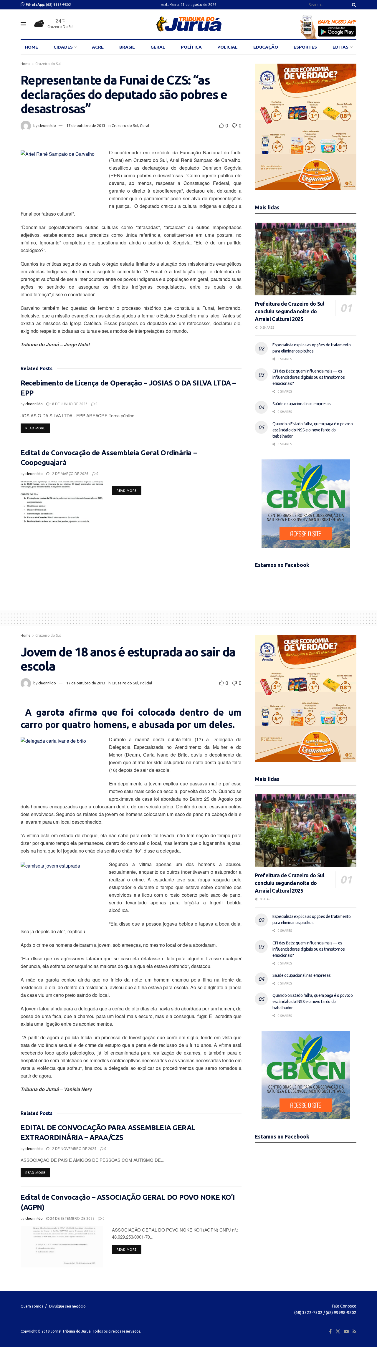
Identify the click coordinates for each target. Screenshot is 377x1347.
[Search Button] (353, 4)
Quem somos (32, 1306)
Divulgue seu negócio (67, 1306)
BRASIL (127, 46)
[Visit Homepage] (188, 24)
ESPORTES (305, 46)
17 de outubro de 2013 (85, 125)
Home (26, 64)
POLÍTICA (191, 46)
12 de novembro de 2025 (72, 1149)
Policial (146, 683)
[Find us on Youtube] (346, 1331)
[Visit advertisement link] (305, 127)
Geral (144, 125)
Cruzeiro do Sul (48, 64)
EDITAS (340, 46)
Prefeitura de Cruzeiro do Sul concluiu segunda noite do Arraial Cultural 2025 (289, 311)
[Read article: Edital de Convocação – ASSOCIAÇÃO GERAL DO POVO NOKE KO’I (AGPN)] (62, 1246)
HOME (31, 46)
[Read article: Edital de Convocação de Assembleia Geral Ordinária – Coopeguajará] (62, 502)
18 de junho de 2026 (68, 404)
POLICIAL (227, 46)
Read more (37, 428)
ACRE (98, 46)
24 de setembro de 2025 (72, 1218)
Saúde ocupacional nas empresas (301, 403)
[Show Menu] (23, 24)
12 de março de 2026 (68, 474)
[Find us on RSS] (354, 1331)
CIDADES (63, 46)
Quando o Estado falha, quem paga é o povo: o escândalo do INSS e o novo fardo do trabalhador (312, 429)
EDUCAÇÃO (265, 46)
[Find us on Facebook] (330, 1331)
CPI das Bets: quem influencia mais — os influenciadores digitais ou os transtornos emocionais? (308, 377)
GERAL (158, 46)
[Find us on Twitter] (337, 1331)
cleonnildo (47, 125)
